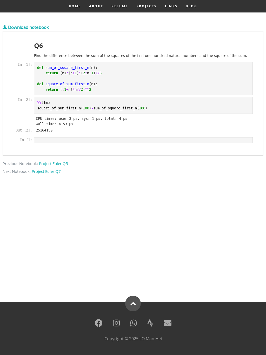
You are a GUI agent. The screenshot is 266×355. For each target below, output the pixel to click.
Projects (146, 6)
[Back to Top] (133, 303)
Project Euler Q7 (46, 171)
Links (171, 6)
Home (75, 6)
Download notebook (28, 27)
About (96, 6)
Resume (119, 6)
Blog (191, 6)
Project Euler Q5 (53, 163)
